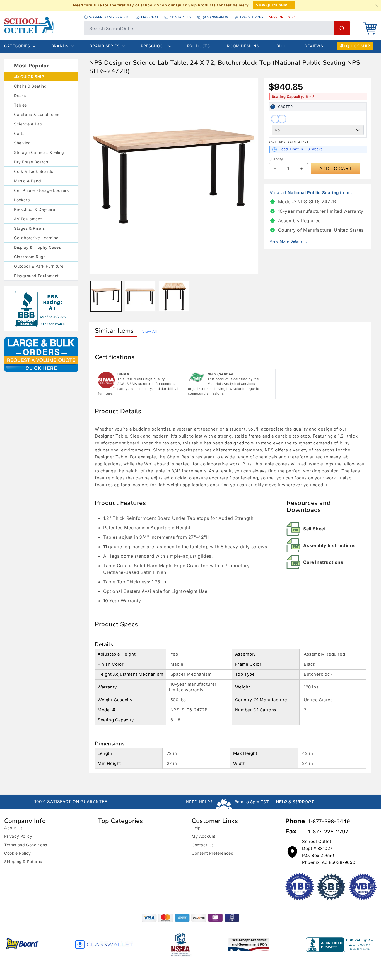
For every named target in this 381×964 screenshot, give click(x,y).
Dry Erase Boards (31, 162)
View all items (311, 192)
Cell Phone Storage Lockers (41, 190)
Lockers (22, 199)
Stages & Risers (29, 228)
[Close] (376, 5)
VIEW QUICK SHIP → (274, 5)
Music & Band (27, 180)
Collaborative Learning (36, 237)
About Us (13, 827)
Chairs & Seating (30, 86)
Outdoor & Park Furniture (38, 266)
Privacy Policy (18, 836)
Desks (20, 95)
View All (149, 331)
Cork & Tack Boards (33, 171)
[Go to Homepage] (41, 25)
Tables (20, 105)
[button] (370, 28)
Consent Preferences (212, 853)
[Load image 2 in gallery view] (139, 296)
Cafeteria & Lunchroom (36, 114)
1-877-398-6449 (329, 821)
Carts (19, 133)
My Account (204, 836)
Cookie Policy (17, 853)
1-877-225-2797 (328, 831)
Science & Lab (28, 124)
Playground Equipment (36, 275)
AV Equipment (28, 218)
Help (196, 827)
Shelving (22, 143)
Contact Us (203, 844)
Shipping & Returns (23, 861)
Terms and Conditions (25, 844)
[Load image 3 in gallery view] (173, 296)
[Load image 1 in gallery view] (106, 296)
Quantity (276, 159)
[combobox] (217, 28)
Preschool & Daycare (34, 209)
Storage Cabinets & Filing (39, 152)
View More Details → (289, 241)
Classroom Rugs (29, 256)
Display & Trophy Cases (37, 247)
